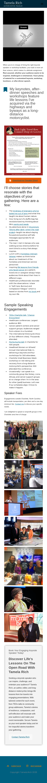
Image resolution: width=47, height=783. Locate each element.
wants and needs (21, 224)
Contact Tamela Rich (21, 737)
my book (33, 291)
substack (16, 766)
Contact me (19, 404)
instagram (36, 766)
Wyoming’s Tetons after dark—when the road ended (24, 229)
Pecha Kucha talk (16, 342)
